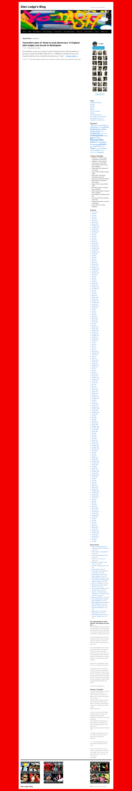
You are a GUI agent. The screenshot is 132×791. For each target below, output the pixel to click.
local (66, 59)
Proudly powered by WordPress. (99, 786)
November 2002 (95, 532)
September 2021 (95, 306)
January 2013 (95, 375)
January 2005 (95, 489)
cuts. (47, 59)
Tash (92, 148)
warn (79, 59)
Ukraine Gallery (95, 569)
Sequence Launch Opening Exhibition (100, 178)
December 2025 (95, 226)
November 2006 (95, 463)
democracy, (52, 59)
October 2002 (95, 534)
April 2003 (94, 524)
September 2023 (95, 273)
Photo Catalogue (47, 31)
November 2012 (95, 379)
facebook (94, 129)
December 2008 (95, 426)
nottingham (71, 59)
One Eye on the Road (95, 111)
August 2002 (95, 538)
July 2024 (94, 255)
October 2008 (95, 429)
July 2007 (94, 452)
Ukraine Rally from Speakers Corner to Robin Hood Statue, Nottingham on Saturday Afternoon (100, 579)
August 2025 (95, 232)
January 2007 (95, 459)
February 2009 (95, 422)
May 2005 (94, 482)
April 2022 (94, 293)
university (102, 150)
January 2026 (95, 224)
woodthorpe (100, 152)
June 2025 (94, 236)
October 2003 (95, 513)
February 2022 (95, 297)
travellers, (92, 150)
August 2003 (95, 517)
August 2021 (95, 307)
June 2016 (94, 348)
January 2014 (95, 361)
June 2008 (94, 435)
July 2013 (94, 368)
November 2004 (95, 492)
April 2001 (94, 541)
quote (96, 146)
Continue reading (72, 56)
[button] (94, 53)
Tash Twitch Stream (69, 31)
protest (102, 144)
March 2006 (94, 468)
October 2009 (95, 410)
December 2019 (95, 330)
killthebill (93, 133)
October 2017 (95, 337)
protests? (92, 146)
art (98, 125)
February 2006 (95, 470)
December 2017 (95, 334)
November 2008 (95, 428)
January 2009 (95, 424)
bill (105, 125)
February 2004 (95, 508)
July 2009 (94, 416)
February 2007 (95, 457)
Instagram (92, 106)
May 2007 (94, 456)
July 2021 (94, 309)
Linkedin (92, 113)
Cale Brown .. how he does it (98, 558)
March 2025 (94, 241)
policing (98, 142)
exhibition (106, 127)
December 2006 (95, 461)
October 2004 (95, 494)
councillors (43, 59)
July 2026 (94, 213)
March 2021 (94, 316)
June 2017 (94, 344)
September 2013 (95, 365)
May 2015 (94, 349)
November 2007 (95, 447)
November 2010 (95, 398)
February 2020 (95, 327)
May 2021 (94, 313)
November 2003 (95, 511)
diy (101, 127)
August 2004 (95, 497)
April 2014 (94, 358)
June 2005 (94, 480)
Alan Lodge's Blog (33, 6)
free (104, 129)
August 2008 (95, 431)
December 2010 (95, 396)
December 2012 (95, 377)
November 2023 (95, 269)
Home (24, 31)
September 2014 (95, 353)
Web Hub (92, 104)
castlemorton (94, 127)
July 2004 (94, 499)
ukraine (97, 150)
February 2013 (95, 374)
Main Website (37, 31)
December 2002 (95, 531)
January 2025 (95, 245)
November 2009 (95, 409)
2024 (92, 125)
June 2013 (94, 370)
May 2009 (94, 419)
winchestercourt (93, 152)
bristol (107, 125)
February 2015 (95, 351)
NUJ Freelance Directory (96, 114)
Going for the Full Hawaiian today (99, 555)
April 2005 (94, 483)
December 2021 (95, 300)
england (58, 59)
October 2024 (95, 250)
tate (95, 148)
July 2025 (94, 234)
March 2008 (94, 440)
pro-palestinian (94, 144)
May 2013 (94, 372)
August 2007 (95, 450)
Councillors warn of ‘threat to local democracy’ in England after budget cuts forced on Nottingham (51, 44)
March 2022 (94, 295)
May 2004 (94, 503)
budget (38, 59)
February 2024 (95, 264)
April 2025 (94, 239)
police (93, 141)
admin (38, 48)
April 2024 (94, 260)
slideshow (103, 146)
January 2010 (95, 405)
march (105, 133)
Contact (97, 31)
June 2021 (94, 311)
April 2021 (94, 314)
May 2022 (94, 292)
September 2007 (95, 449)
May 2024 (94, 259)
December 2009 (95, 407)
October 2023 (95, 271)
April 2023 (94, 281)
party (92, 137)
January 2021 (95, 320)
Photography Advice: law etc (96, 118)
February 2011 (95, 393)
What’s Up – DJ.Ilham (97, 583)
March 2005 (94, 485)
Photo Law (79, 31)
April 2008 (94, 438)
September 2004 (95, 496)
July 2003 (94, 518)
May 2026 (94, 217)
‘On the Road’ (58, 31)
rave (99, 146)
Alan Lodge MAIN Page (96, 102)
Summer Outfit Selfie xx (97, 597)
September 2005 (95, 475)
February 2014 (95, 360)
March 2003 (94, 525)
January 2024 (95, 266)
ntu (104, 135)
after (34, 59)
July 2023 (94, 276)
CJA (99, 127)
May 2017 (94, 346)
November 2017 (95, 335)
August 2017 (95, 341)
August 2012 (95, 382)
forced (62, 59)
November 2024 (95, 248)
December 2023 (95, 267)
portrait (103, 142)
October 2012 (95, 381)
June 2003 (94, 520)
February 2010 (95, 403)
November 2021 (95, 302)
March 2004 (94, 506)
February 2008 (95, 442)
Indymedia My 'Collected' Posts (97, 120)
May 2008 (94, 436)
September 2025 (95, 231)
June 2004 (94, 501)
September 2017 (95, 339)
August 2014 (95, 355)
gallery (98, 131)
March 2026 (94, 220)
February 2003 (95, 527)
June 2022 (94, 290)
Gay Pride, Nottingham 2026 (98, 565)
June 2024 (94, 257)
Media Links (104, 31)
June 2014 (94, 356)
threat (75, 59)
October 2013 (95, 363)
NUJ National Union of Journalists (98, 116)
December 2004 (95, 490)
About (29, 31)
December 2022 (95, 287)
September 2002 (95, 536)
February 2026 (95, 222)
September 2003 (95, 515)
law (98, 133)
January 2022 (95, 299)
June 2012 (94, 384)
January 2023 (95, 285)
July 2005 (94, 478)
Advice (96, 125)
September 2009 (95, 412)
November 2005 (95, 471)
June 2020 (94, 323)
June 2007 (94, 454)
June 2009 (94, 417)
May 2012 (94, 386)
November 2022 (95, 288)
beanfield (102, 125)
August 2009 (95, 414)
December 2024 (95, 246)
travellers (104, 148)
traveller (99, 148)
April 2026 (94, 219)
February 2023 (95, 283)
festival (100, 129)
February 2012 (95, 389)
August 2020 (95, 321)
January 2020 (95, 328)
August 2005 (95, 477)
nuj (106, 136)
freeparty (93, 131)
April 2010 (94, 402)
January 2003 (95, 529)
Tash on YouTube (97, 156)
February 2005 (95, 487)
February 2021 (95, 318)
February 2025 (95, 243)
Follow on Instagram (98, 48)
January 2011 (95, 395)
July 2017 (94, 342)
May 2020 (94, 325)
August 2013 (95, 367)
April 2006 (94, 466)
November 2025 (95, 227)
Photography (97, 139)
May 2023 (94, 280)
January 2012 (95, 391)
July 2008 (94, 433)
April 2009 (94, 421)
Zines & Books (88, 31)
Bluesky (92, 107)
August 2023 (95, 274)
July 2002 (94, 539)
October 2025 (95, 229)
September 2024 (95, 252)
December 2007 (95, 445)
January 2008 (95, 443)
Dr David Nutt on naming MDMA (100, 551)
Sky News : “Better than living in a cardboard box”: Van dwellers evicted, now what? (100, 593)
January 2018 (95, 332)
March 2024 (94, 262)
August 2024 (95, 253)
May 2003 (94, 522)
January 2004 (95, 510)
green (102, 131)
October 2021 (95, 304)
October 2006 (95, 464)
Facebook (92, 109)
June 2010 (94, 400)
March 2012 (94, 388)
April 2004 (94, 504)
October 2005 (95, 473)
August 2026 (95, 212)
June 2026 (94, 215)
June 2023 (94, 278)
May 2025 (94, 238)
